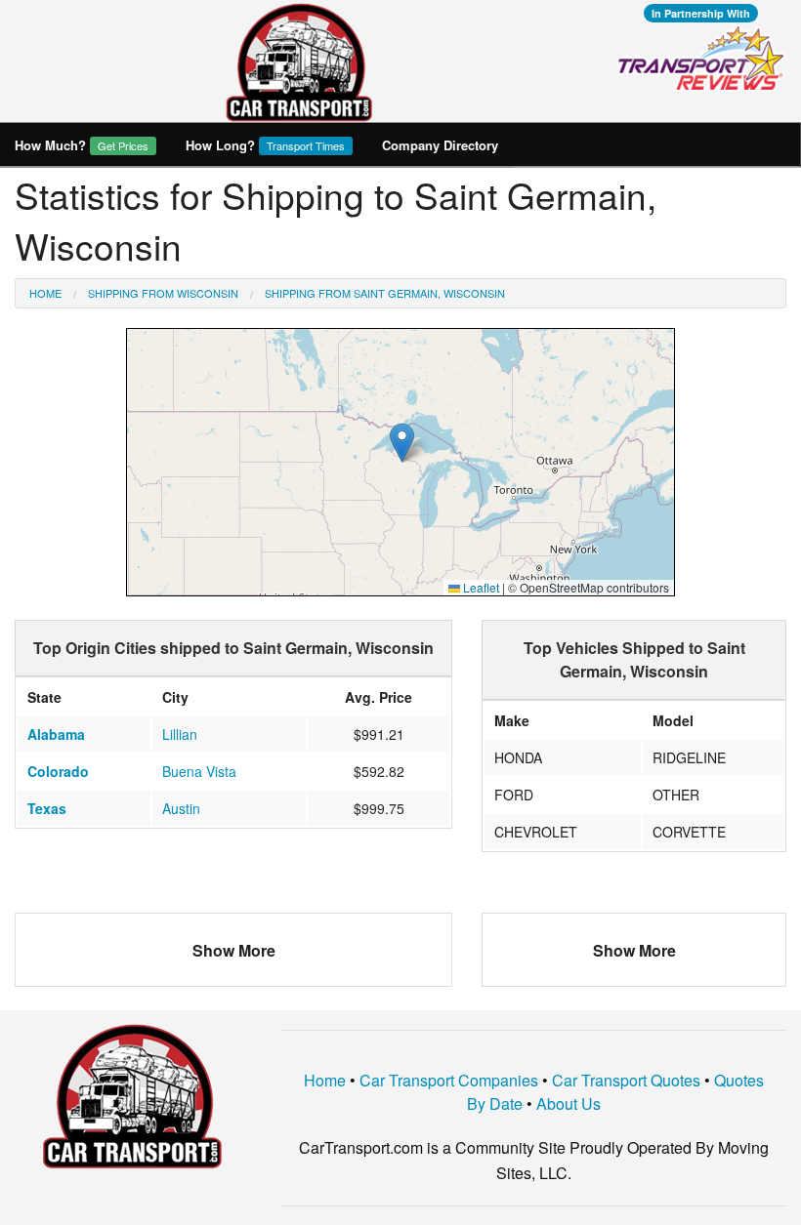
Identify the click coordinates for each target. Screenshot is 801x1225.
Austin (181, 808)
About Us (568, 1103)
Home (45, 293)
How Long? (265, 145)
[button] (402, 443)
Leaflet (479, 587)
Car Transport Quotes (626, 1080)
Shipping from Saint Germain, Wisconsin (385, 293)
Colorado (58, 771)
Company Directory (440, 145)
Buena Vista (199, 771)
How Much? (81, 145)
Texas (46, 808)
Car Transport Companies (448, 1080)
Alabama (56, 734)
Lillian (179, 734)
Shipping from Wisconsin (163, 293)
